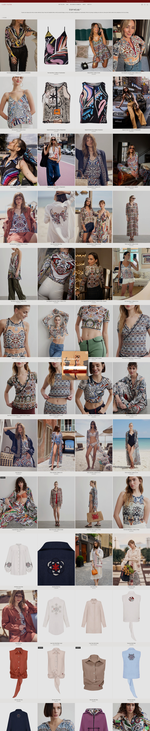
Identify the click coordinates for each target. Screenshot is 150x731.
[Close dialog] (87, 353)
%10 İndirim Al (75, 371)
